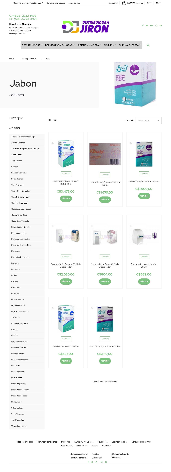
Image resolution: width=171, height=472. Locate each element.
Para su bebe (16, 378)
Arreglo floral (16, 154)
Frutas (14, 275)
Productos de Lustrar (20, 390)
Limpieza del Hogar (19, 341)
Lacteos (14, 329)
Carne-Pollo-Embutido (20, 191)
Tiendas (94, 445)
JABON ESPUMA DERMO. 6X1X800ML (66, 182)
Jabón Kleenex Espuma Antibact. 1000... (105, 183)
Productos (65, 442)
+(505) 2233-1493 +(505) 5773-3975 (24, 17)
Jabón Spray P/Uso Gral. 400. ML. (105, 346)
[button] (112, 3)
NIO (158, 3)
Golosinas (15, 293)
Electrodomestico (18, 233)
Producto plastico (18, 384)
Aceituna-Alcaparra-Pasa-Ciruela (25, 148)
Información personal (79, 454)
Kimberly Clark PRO (19, 323)
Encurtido (15, 251)
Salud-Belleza (17, 408)
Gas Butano (16, 287)
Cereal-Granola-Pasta (20, 197)
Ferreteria (15, 269)
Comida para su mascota (21, 209)
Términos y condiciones (47, 442)
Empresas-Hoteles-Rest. (21, 245)
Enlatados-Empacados (20, 257)
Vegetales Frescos (18, 426)
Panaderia (15, 365)
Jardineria (15, 317)
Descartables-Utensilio (20, 227)
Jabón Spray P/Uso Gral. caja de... (144, 181)
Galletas (14, 281)
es (148, 3)
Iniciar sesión (81, 445)
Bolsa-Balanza (17, 179)
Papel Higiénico (17, 371)
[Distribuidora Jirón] (85, 26)
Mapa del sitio (74, 3)
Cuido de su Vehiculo (20, 221)
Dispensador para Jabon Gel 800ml (144, 265)
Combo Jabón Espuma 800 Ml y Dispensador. (66, 265)
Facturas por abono (79, 458)
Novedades (103, 442)
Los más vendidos (119, 442)
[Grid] (50, 121)
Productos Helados (19, 396)
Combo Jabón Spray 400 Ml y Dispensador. (105, 265)
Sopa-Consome (17, 414)
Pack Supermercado (19, 359)
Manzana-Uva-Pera (19, 347)
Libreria (14, 335)
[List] (55, 121)
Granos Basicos (17, 299)
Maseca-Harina (17, 353)
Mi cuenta (106, 445)
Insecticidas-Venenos (20, 311)
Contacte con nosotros (55, 3)
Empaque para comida (20, 239)
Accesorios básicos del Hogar (23, 136)
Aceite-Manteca (18, 142)
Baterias (14, 167)
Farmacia (15, 263)
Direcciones (97, 458)
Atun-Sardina (16, 161)
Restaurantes (16, 402)
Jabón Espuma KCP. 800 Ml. (66, 346)
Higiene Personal (18, 305)
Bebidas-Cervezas (18, 173)
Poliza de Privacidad (24, 442)
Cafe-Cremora (17, 185)
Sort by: (129, 120)
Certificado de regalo (20, 203)
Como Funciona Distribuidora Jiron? (28, 3)
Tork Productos (17, 420)
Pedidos (95, 454)
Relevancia (143, 120)
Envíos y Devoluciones (84, 442)
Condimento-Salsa (19, 215)
